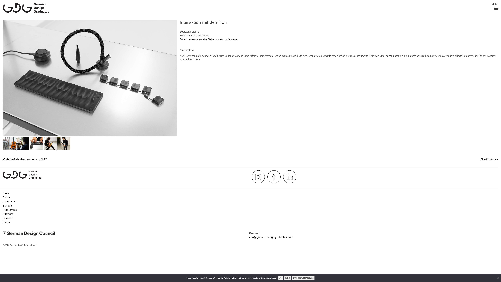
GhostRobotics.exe (489, 159)
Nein (287, 278)
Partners (8, 213)
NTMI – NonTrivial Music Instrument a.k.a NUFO (25, 159)
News (6, 193)
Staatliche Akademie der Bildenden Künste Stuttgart (209, 39)
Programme (10, 209)
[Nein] (497, 278)
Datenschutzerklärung (303, 278)
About (6, 197)
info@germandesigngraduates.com (271, 237)
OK (280, 278)
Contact (7, 217)
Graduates (9, 201)
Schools (8, 205)
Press (6, 222)
